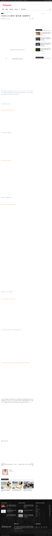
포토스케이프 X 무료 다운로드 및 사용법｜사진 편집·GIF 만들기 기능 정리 (28, 515)
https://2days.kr (11, 471)
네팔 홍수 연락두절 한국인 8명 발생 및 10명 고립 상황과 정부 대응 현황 (45, 44)
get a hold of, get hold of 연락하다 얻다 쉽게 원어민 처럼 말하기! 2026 (6, 490)
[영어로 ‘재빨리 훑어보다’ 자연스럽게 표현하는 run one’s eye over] (17, 485)
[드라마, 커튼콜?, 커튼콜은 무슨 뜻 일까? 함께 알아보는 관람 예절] (3, 506)
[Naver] (44, 527)
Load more (42, 53)
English (2, 13)
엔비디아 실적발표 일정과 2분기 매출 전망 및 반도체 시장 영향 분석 (45, 49)
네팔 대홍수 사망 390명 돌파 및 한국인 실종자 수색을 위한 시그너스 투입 (46, 38)
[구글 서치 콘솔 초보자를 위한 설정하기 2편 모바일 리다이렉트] (3, 515)
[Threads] (47, 527)
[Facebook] (44, 0)
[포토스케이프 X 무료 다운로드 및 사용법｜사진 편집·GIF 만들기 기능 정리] (20, 515)
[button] (49, 9)
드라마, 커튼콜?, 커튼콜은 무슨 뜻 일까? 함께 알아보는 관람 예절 (11, 506)
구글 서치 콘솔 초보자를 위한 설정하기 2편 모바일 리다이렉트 (11, 515)
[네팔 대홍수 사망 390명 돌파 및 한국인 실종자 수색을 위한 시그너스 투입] (38, 39)
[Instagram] (46, 0)
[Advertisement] (32, 5)
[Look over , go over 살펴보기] (20, 511)
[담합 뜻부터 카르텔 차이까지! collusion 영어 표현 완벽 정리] (28, 485)
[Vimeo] (48, 0)
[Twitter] (47, 0)
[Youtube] (50, 0)
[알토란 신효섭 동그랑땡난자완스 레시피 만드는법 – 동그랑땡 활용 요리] (20, 506)
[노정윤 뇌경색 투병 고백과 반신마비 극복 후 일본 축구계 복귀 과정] (38, 33)
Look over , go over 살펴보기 (28, 510)
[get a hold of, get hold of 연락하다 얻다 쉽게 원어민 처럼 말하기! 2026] (6, 485)
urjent (4, 18)
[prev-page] (1, 494)
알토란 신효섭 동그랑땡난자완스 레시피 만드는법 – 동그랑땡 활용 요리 (28, 506)
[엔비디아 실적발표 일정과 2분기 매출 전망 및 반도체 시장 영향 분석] (38, 49)
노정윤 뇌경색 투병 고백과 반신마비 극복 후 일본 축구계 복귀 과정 (46, 33)
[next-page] (3, 494)
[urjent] (1, 18)
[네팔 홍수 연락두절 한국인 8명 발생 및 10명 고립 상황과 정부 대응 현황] (38, 44)
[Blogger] (37, 527)
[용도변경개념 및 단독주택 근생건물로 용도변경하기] (3, 511)
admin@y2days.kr (21, 530)
